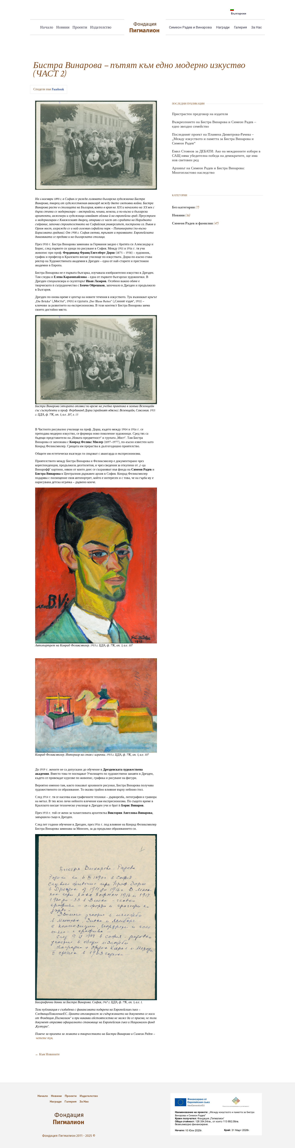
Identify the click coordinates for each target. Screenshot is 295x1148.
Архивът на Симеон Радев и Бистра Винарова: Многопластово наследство (208, 170)
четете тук (44, 1038)
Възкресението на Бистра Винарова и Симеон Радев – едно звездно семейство (214, 124)
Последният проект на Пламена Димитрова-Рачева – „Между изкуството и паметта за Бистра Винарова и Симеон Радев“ (213, 138)
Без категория (183, 207)
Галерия (240, 27)
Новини (62, 27)
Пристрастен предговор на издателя (200, 114)
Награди (223, 27)
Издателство (100, 27)
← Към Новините (47, 1054)
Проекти (79, 27)
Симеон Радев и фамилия (192, 223)
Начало (46, 27)
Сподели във (48, 89)
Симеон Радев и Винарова (190, 27)
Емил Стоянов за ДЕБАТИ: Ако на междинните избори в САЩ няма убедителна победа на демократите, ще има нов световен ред (216, 155)
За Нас (256, 27)
